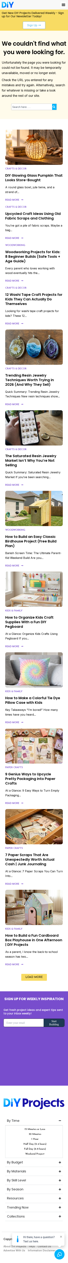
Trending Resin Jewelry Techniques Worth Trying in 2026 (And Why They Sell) (29, 380)
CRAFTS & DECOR (16, 168)
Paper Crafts (14, 767)
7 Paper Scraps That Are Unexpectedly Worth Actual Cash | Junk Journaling (29, 859)
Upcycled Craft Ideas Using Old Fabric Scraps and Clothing (33, 216)
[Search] (54, 107)
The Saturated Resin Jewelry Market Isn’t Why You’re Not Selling (30, 460)
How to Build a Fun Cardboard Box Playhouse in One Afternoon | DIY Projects (33, 940)
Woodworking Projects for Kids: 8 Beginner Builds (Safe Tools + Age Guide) (32, 256)
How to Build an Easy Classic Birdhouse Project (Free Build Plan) (30, 541)
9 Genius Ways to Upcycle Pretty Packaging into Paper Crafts (30, 779)
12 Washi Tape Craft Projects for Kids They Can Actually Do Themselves (33, 299)
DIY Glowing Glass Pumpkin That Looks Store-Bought (34, 177)
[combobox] (32, 107)
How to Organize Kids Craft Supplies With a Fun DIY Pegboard (29, 622)
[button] (63, 5)
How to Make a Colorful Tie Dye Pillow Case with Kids (32, 700)
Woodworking (15, 245)
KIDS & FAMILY (13, 610)
